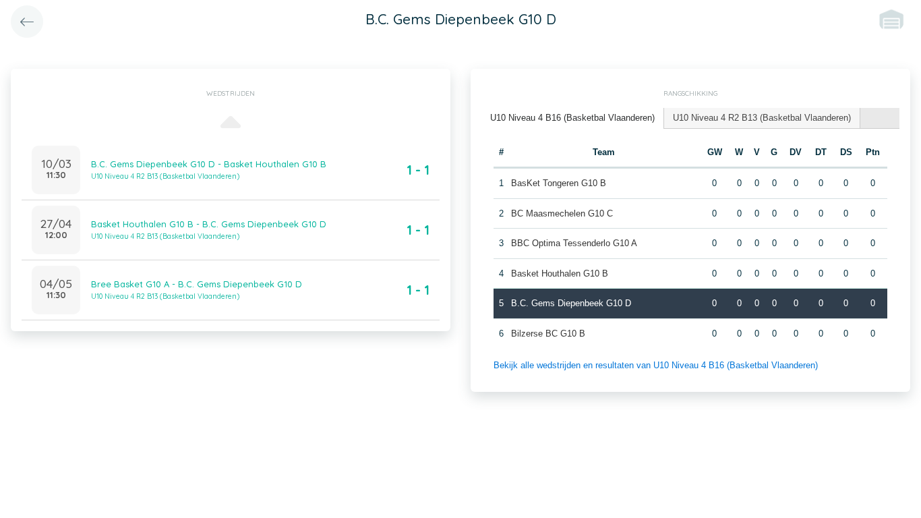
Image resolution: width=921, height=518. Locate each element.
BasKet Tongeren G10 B (558, 183)
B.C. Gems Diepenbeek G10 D (571, 303)
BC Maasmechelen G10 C (562, 213)
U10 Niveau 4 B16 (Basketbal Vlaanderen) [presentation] (572, 118)
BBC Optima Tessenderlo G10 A (574, 243)
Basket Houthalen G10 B (559, 273)
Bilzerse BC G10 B (548, 333)
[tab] (572, 118)
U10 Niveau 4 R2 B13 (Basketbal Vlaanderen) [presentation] (762, 118)
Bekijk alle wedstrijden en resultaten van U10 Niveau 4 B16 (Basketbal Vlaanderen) (656, 365)
